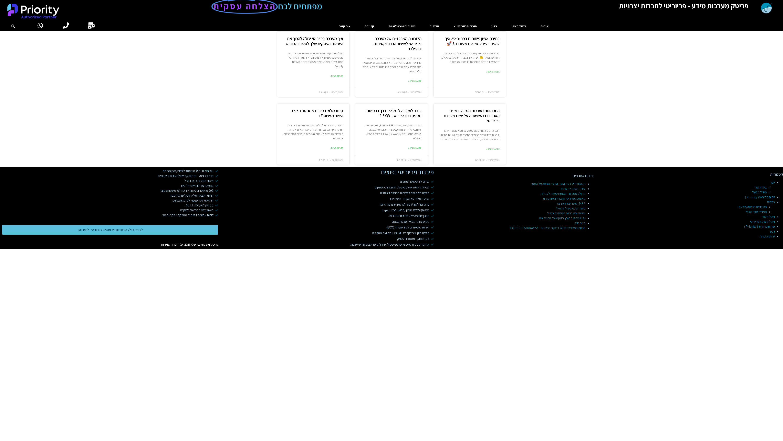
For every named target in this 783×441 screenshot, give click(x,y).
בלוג (494, 26)
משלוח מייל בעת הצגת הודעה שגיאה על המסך (558, 184)
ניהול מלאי (768, 217)
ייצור (772, 182)
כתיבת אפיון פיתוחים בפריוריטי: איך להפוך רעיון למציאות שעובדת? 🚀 (472, 41)
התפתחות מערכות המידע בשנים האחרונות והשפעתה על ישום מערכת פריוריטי (472, 116)
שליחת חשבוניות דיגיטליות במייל (566, 213)
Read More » (493, 71)
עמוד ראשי (519, 26)
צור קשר (345, 26)
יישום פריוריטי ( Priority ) (760, 197)
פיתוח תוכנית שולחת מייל (570, 208)
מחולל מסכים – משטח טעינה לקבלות (563, 194)
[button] (13, 26)
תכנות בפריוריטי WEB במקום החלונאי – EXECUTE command (547, 228)
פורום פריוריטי (467, 26)
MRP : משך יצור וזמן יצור (570, 203)
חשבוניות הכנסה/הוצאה (753, 207)
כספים (771, 202)
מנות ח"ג (580, 223)
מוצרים (434, 26)
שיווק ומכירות (767, 236)
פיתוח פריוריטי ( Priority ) (759, 226)
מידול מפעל (759, 192)
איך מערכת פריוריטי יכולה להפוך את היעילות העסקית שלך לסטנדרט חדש (314, 41)
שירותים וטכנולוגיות (402, 26)
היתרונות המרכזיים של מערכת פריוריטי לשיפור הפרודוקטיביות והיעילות (397, 43)
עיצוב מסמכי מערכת (573, 189)
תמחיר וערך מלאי (756, 212)
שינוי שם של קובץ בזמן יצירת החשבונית (562, 218)
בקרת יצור (761, 187)
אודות (545, 26)
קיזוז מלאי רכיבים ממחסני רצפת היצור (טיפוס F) (317, 113)
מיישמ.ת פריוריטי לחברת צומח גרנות (564, 198)
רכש (772, 231)
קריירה (369, 26)
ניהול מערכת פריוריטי (762, 221)
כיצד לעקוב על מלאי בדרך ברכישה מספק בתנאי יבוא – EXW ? (394, 113)
